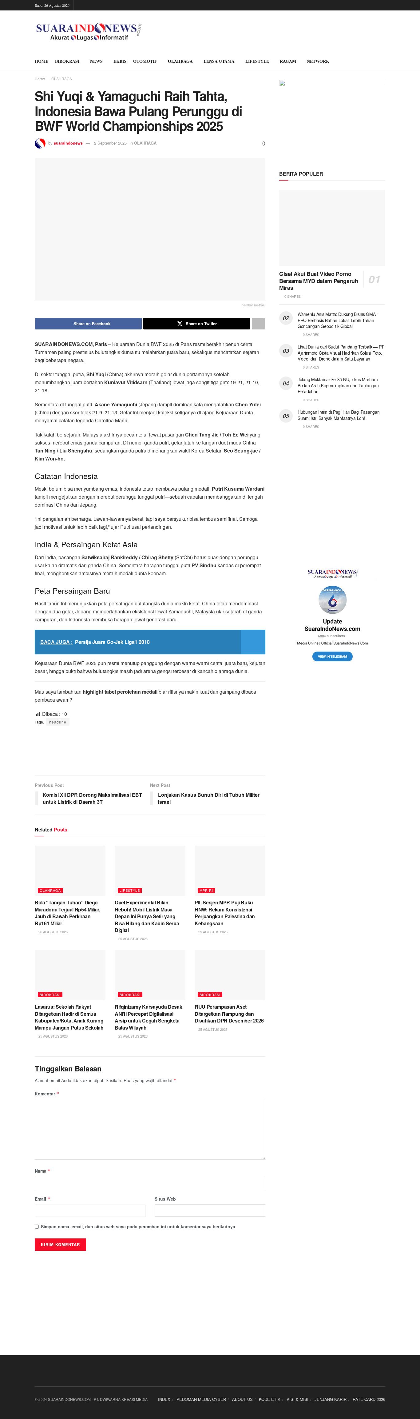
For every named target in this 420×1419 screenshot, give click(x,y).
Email (42, 1199)
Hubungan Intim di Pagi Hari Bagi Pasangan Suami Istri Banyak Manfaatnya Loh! (339, 415)
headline (57, 721)
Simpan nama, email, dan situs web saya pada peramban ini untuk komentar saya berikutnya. (138, 1226)
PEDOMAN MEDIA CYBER (201, 1399)
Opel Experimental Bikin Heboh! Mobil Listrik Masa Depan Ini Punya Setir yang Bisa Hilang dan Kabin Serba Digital (147, 916)
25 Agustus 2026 (212, 931)
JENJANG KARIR (331, 1399)
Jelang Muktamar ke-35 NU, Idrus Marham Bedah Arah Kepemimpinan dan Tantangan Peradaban (338, 385)
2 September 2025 (110, 143)
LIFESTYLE (257, 61)
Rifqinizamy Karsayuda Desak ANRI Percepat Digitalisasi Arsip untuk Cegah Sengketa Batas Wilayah (148, 1017)
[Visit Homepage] (89, 32)
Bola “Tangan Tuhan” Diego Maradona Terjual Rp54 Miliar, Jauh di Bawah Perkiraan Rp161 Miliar (67, 913)
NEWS (96, 61)
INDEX (164, 1399)
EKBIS (119, 61)
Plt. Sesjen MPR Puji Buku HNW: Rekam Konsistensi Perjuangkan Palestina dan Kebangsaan (225, 913)
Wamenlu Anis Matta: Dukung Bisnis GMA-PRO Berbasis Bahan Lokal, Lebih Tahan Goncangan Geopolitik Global (337, 320)
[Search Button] (383, 61)
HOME (41, 61)
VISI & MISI (297, 1399)
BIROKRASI (67, 61)
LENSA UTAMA (219, 61)
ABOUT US (242, 1399)
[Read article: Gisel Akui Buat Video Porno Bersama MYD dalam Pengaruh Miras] (332, 228)
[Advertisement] (150, 750)
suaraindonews (68, 143)
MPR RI (206, 890)
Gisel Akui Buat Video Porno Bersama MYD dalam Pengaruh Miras (318, 281)
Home (40, 78)
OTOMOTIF (145, 61)
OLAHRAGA (180, 61)
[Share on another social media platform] (258, 323)
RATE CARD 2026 (369, 1399)
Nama (43, 1171)
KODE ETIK (269, 1399)
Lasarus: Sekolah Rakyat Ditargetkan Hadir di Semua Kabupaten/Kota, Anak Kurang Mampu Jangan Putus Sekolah (69, 1017)
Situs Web (165, 1199)
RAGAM (288, 61)
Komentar (47, 1093)
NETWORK (318, 61)
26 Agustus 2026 (53, 931)
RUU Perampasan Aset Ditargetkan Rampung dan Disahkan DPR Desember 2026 (229, 1013)
